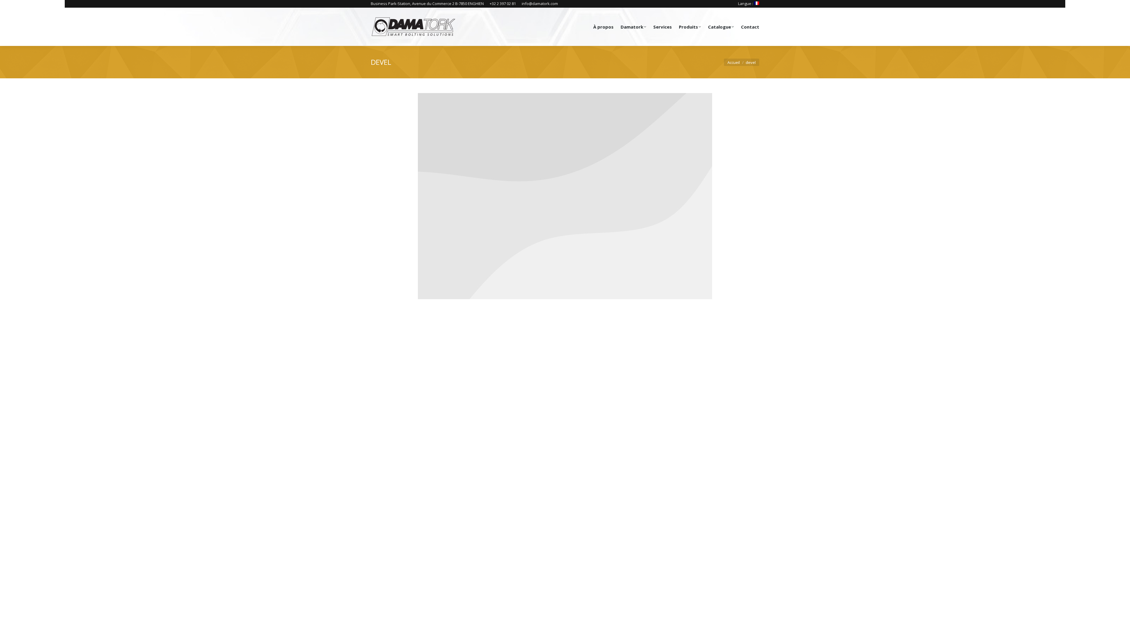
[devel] (565, 196)
